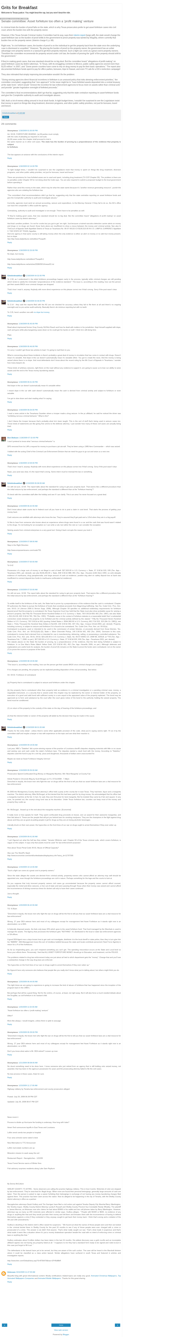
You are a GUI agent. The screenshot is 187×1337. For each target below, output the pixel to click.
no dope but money (41, 312)
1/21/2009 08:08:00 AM (28, 1063)
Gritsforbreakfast (14, 276)
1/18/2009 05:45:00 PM (28, 324)
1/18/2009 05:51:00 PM (28, 382)
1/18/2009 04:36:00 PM (35, 301)
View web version (61, 1330)
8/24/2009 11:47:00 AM (25, 1272)
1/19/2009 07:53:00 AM (28, 590)
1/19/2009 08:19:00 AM (28, 661)
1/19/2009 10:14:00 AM (28, 867)
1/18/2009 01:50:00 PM (28, 131)
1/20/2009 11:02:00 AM (28, 1007)
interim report (79, 35)
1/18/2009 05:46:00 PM (28, 346)
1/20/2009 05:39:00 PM (28, 1032)
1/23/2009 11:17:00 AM (28, 1085)
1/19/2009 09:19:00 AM (28, 745)
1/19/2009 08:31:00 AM (35, 727)
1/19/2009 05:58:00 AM (35, 483)
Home (61, 1325)
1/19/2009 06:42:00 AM (28, 506)
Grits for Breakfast (19, 7)
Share (6, 117)
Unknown (11, 1272)
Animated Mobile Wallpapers (49, 1278)
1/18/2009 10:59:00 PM (28, 463)
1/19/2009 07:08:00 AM (28, 541)
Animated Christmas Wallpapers (104, 1276)
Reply (9, 158)
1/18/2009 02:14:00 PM (28, 166)
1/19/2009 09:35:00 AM (28, 770)
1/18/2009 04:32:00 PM (35, 276)
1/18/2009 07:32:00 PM (28, 438)
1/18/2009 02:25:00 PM (28, 250)
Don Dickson (13, 438)
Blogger (66, 1334)
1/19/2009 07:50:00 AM (28, 562)
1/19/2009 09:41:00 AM (28, 837)
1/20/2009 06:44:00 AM (28, 982)
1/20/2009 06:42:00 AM (28, 905)
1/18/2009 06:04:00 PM (28, 410)
